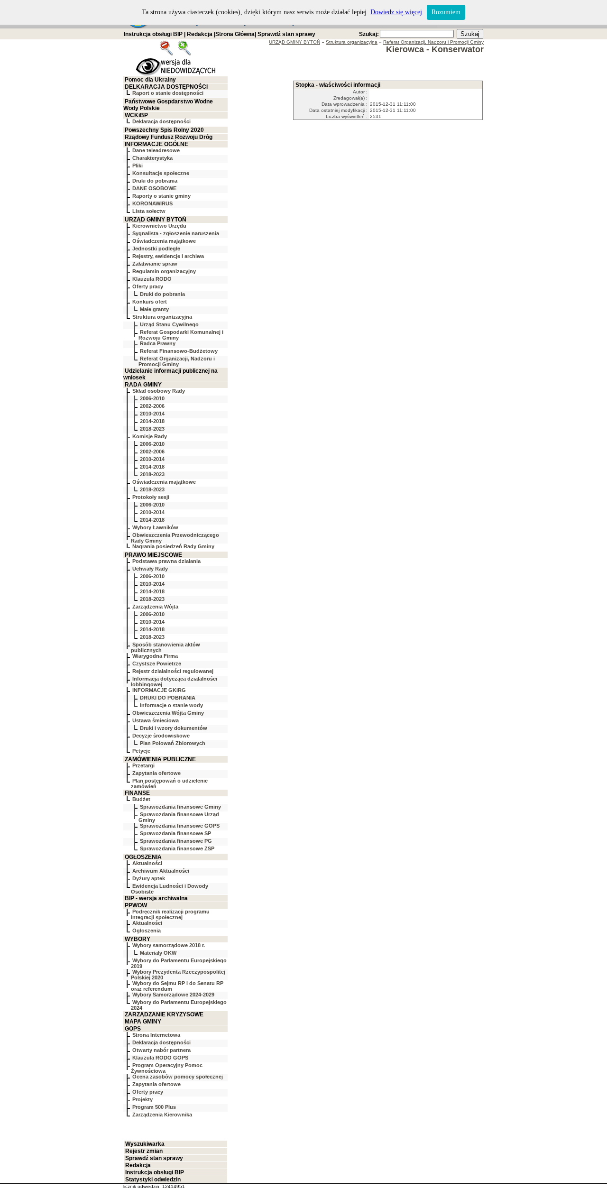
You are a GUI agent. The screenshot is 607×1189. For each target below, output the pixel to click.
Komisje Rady (149, 436)
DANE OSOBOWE (154, 188)
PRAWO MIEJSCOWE (153, 555)
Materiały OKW (158, 953)
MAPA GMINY (143, 1021)
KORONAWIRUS (152, 203)
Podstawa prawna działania (166, 561)
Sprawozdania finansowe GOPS (180, 826)
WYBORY (137, 939)
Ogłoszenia (146, 930)
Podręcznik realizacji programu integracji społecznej (170, 914)
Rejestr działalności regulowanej (172, 671)
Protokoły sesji (150, 497)
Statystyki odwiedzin (153, 1179)
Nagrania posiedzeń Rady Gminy (173, 546)
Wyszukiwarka (145, 1144)
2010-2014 (152, 413)
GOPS (133, 1028)
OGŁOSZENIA (143, 857)
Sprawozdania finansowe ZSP (177, 848)
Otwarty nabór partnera (161, 1050)
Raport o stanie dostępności (167, 93)
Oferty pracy (147, 286)
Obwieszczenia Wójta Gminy (168, 713)
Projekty (142, 1099)
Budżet (141, 799)
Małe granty (154, 309)
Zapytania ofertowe (156, 773)
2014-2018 (152, 421)
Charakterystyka (152, 158)
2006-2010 (152, 398)
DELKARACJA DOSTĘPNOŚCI (166, 86)
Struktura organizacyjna (162, 317)
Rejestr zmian (144, 1151)
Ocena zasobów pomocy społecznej (177, 1076)
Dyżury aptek (148, 878)
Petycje (141, 751)
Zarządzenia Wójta (155, 606)
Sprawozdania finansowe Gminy (180, 807)
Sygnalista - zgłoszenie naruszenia (175, 233)
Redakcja (199, 34)
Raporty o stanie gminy (161, 196)
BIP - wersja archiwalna (156, 898)
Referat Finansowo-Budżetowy (179, 351)
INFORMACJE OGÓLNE (156, 144)
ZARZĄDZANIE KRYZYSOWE (164, 1014)
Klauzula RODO (152, 279)
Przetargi (143, 765)
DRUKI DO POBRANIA (167, 697)
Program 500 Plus (154, 1107)
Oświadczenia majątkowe (164, 241)
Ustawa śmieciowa (155, 720)
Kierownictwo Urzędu (159, 226)
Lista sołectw (149, 211)
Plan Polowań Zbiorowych (172, 743)
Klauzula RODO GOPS (160, 1057)
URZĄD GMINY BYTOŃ (155, 219)
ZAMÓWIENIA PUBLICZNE (160, 759)
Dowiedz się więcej (396, 12)
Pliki (137, 165)
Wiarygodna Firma (155, 656)
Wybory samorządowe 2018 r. (168, 945)
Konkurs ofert (149, 301)
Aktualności (147, 863)
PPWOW (136, 905)
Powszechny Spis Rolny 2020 (164, 130)
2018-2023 (152, 429)
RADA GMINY (143, 384)
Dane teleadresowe (156, 150)
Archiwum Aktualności (160, 871)
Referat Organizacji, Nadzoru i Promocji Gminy (176, 361)
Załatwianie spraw (154, 264)
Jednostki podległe (156, 248)
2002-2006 (152, 406)
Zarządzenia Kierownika (162, 1114)
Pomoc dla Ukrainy (150, 79)
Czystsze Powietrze (156, 663)
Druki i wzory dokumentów (173, 728)
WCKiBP (136, 115)
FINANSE (137, 793)
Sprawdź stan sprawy (286, 34)
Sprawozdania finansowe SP (175, 833)
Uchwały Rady (150, 568)
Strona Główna (235, 34)
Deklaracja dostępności (161, 121)
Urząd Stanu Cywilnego (169, 324)
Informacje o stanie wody (171, 705)
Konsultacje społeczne (160, 173)
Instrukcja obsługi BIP (153, 34)
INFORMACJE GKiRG (159, 690)
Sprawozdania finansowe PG (176, 841)
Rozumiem (446, 12)
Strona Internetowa (156, 1035)
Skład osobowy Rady (158, 391)
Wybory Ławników (155, 527)
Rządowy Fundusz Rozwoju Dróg (168, 137)
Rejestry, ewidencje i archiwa (168, 256)
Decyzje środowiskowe (161, 735)
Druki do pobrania (154, 181)
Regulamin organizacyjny (164, 271)
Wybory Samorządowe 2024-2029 (173, 994)
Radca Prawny (157, 343)
